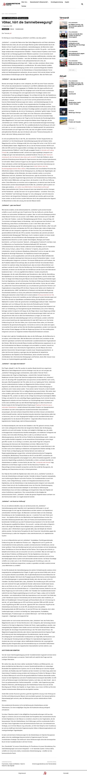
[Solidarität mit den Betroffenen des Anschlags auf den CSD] (63, 44)
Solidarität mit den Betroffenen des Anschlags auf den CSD (77, 44)
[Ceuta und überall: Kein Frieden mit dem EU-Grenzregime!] (63, 34)
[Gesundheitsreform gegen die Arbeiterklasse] (63, 53)
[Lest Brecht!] (63, 93)
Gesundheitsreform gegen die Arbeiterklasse (76, 54)
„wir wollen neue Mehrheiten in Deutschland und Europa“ (32, 187)
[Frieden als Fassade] (63, 121)
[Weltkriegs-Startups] (63, 112)
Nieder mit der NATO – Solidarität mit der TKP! (75, 63)
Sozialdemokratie (19, 29)
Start (3, 13)
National (12, 29)
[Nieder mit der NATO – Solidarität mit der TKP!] (63, 63)
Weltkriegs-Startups (75, 112)
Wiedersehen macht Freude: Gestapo (75, 103)
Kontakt (65, 773)
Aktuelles (71, 91)
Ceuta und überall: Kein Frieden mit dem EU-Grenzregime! (76, 35)
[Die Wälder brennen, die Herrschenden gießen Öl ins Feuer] (63, 25)
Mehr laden (72, 70)
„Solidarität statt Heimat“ (43, 462)
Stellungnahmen (23, 18)
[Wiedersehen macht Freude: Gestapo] (63, 102)
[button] (82, 4)
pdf (10, 33)
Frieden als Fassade (75, 122)
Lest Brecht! (72, 94)
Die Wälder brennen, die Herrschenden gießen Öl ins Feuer (76, 26)
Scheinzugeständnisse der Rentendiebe (44, 764)
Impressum (22, 773)
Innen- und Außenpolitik (10, 13)
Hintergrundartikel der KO (45, 295)
